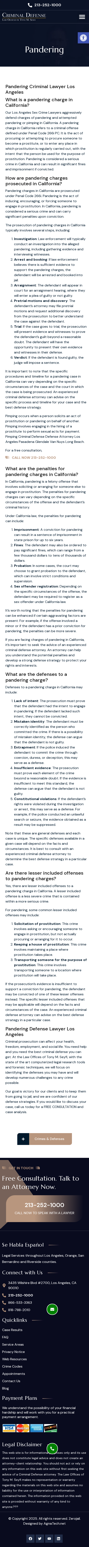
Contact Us (11, 1381)
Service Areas (13, 1344)
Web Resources (14, 1359)
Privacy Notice (13, 1352)
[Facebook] (30, 1539)
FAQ (5, 1337)
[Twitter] (40, 1539)
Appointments (13, 1374)
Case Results (12, 1330)
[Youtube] (49, 1539)
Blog (5, 1388)
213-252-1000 (44, 1205)
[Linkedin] (58, 1539)
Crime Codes (12, 1366)
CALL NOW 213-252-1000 (34, 457)
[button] (83, 37)
